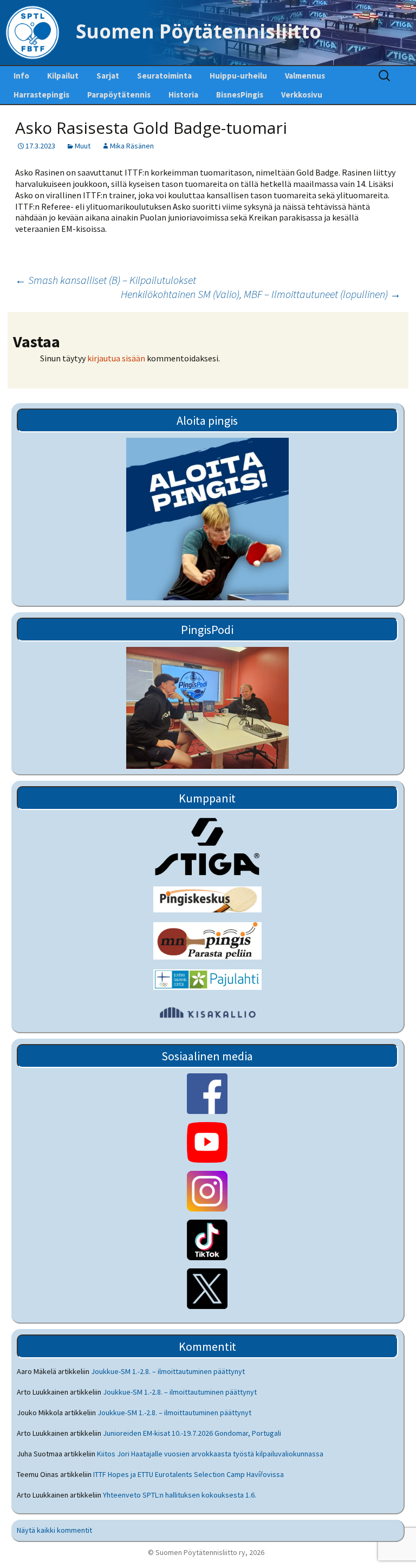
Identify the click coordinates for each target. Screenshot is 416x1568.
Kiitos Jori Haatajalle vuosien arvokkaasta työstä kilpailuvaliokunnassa (210, 1454)
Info (21, 75)
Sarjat (107, 75)
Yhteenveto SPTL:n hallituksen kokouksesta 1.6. (179, 1495)
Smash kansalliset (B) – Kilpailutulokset (105, 280)
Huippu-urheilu (238, 75)
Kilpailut (63, 75)
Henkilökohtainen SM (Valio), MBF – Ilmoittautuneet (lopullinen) (261, 294)
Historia (183, 94)
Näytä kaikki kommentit (54, 1530)
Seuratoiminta (164, 75)
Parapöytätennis (119, 94)
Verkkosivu (301, 94)
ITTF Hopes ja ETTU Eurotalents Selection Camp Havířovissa (188, 1474)
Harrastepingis (41, 94)
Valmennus (305, 75)
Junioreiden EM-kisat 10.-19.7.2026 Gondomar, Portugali (192, 1433)
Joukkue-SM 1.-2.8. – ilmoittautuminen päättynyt (168, 1371)
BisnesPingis (239, 94)
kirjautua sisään (116, 358)
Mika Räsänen (132, 146)
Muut (82, 146)
